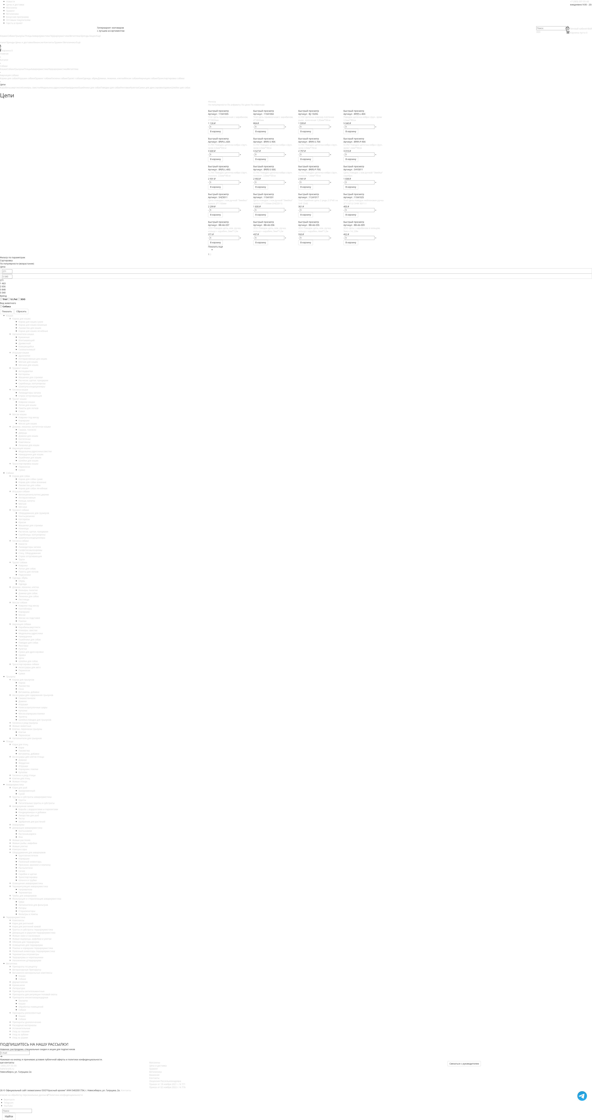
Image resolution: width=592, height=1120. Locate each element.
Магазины (154, 1062)
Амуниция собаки (148, 78)
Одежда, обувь (90, 78)
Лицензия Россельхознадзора (165, 1081)
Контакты (154, 1077)
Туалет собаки (75, 78)
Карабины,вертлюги (11, 87)
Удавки (167, 87)
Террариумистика (57, 69)
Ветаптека (72, 69)
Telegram (8, 1102)
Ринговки (125, 87)
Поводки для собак (110, 87)
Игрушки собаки (26, 78)
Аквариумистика (39, 69)
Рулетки (134, 87)
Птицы (27, 69)
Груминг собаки (43, 78)
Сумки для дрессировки (151, 87)
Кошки (3, 69)
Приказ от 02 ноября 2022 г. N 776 (167, 1087)
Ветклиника (155, 1071)
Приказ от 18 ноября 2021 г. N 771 (167, 1084)
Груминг (153, 1068)
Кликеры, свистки (31, 87)
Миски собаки (131, 78)
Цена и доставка (158, 1065)
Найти (9, 1116)
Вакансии (154, 1074)
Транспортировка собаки (171, 78)
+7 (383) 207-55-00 (579, 1)
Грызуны (19, 69)
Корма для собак (9, 78)
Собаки (10, 69)
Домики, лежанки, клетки (111, 78)
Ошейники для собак (89, 87)
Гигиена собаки (59, 78)
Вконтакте (9, 1099)
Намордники (71, 87)
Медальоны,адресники (53, 87)
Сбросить (21, 311)
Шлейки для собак (180, 87)
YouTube (8, 1105)
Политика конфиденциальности (66, 1094)
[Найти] (538, 32)
